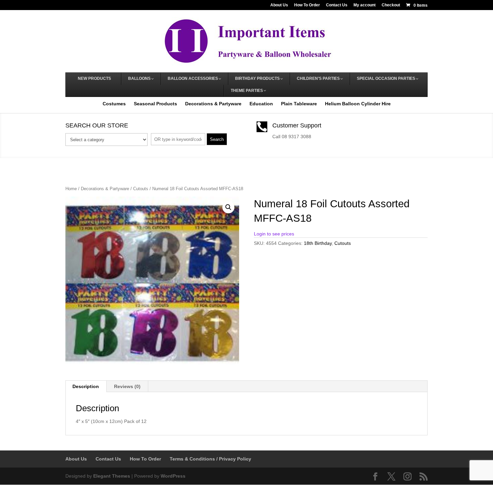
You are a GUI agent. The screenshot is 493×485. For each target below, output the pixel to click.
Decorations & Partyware (213, 103)
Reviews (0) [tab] (127, 386)
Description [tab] (85, 386)
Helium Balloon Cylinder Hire (358, 103)
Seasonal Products (155, 103)
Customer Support (296, 125)
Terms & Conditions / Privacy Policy (210, 459)
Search (217, 139)
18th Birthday (318, 243)
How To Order (307, 5)
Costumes (114, 103)
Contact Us (336, 5)
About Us (279, 5)
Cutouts (140, 188)
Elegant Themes (111, 476)
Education (261, 103)
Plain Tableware (299, 103)
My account (364, 5)
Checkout (391, 5)
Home (71, 188)
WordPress (173, 476)
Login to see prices (274, 233)
